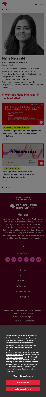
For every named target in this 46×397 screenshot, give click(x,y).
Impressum (10, 371)
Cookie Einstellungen (23, 376)
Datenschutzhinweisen (15, 357)
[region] (23, 361)
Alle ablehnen (23, 382)
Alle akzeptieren (23, 389)
